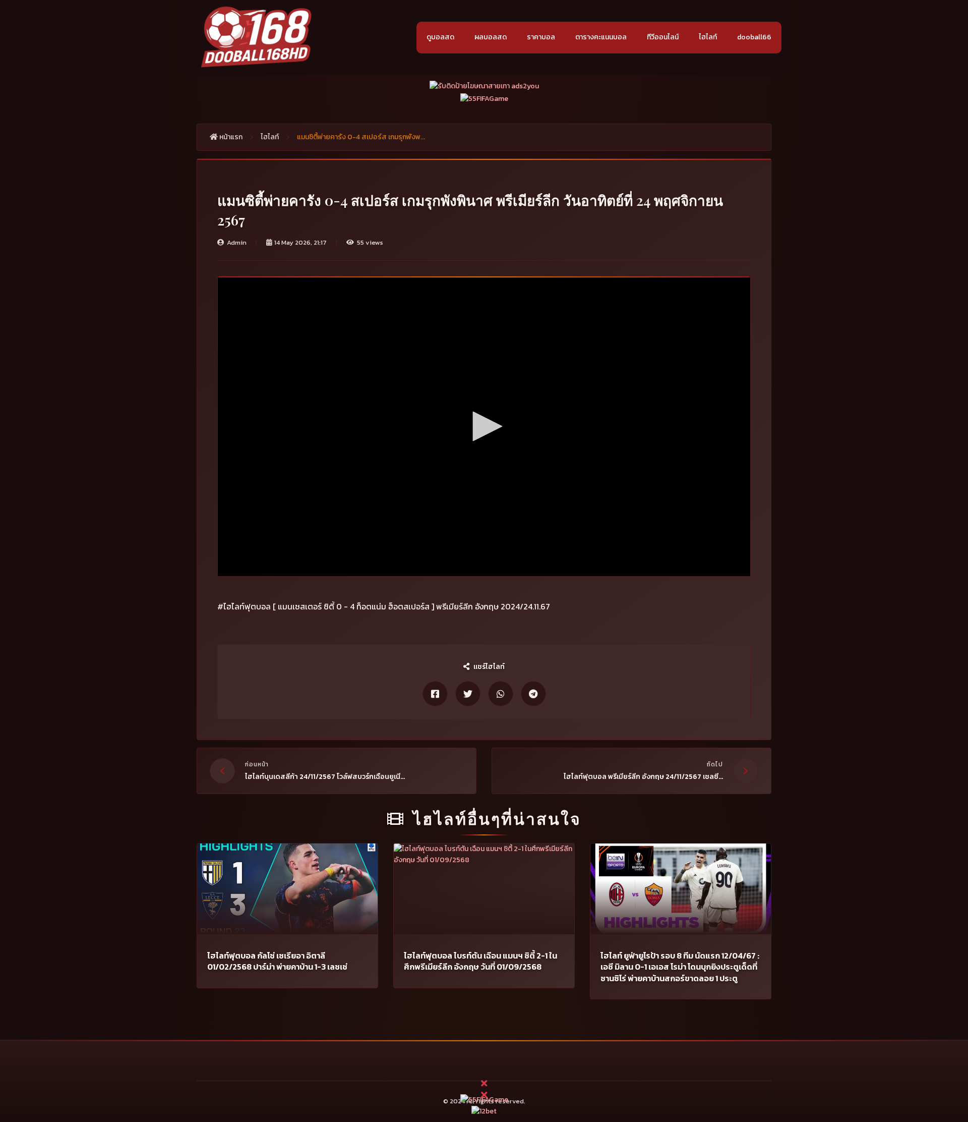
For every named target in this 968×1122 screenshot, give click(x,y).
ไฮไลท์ (708, 37)
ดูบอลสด (440, 37)
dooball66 (754, 37)
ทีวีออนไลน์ (663, 37)
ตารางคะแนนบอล (601, 37)
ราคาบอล (541, 37)
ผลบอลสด (490, 37)
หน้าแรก (230, 137)
